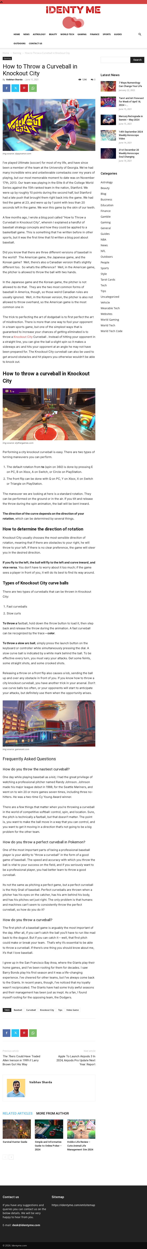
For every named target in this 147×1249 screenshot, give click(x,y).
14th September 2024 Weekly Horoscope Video (131, 135)
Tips (60, 1009)
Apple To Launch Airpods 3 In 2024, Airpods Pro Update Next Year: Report (75, 1060)
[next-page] (11, 1157)
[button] (139, 34)
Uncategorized (110, 297)
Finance (94, 34)
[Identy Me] (73, 17)
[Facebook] (6, 88)
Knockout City (23, 337)
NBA (103, 239)
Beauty (53, 34)
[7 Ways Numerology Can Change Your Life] (108, 86)
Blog (103, 194)
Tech (104, 285)
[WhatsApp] (33, 88)
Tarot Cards (108, 279)
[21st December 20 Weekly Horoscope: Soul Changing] (108, 153)
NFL (103, 251)
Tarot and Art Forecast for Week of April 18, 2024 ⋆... (131, 101)
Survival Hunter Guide (15, 1141)
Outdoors (19, 43)
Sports (107, 34)
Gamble (106, 216)
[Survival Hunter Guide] (17, 1129)
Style (104, 274)
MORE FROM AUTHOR (52, 1113)
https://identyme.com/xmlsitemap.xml (76, 1205)
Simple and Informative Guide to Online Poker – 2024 (48, 1145)
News (26, 34)
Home (17, 34)
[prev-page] (5, 1157)
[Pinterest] (24, 88)
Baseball (18, 1009)
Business (106, 199)
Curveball (31, 1009)
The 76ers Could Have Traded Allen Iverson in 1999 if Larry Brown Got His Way (21, 1060)
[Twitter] (15, 88)
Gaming (82, 34)
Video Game (72, 1009)
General (106, 228)
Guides (118, 34)
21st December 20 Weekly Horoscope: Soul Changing (129, 153)
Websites (106, 314)
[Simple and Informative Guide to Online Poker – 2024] (49, 1129)
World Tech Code (111, 331)
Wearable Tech (110, 308)
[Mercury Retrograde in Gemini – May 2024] (108, 120)
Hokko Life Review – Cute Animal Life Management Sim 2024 (80, 1145)
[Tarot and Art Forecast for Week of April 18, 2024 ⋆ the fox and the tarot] (108, 102)
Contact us (35, 43)
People (105, 262)
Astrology (39, 34)
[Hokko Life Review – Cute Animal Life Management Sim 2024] (81, 1129)
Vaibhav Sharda (14, 79)
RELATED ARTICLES (18, 1113)
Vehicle (105, 302)
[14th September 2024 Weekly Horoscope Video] (108, 135)
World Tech (67, 34)
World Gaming (110, 319)
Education (107, 205)
